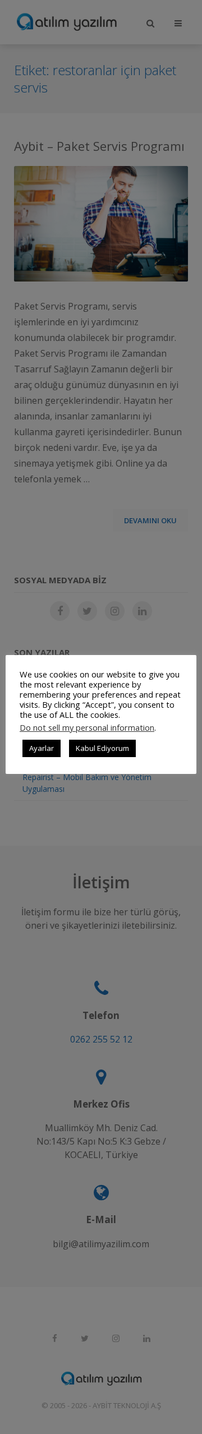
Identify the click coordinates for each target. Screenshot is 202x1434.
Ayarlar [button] (41, 748)
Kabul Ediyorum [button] (102, 748)
